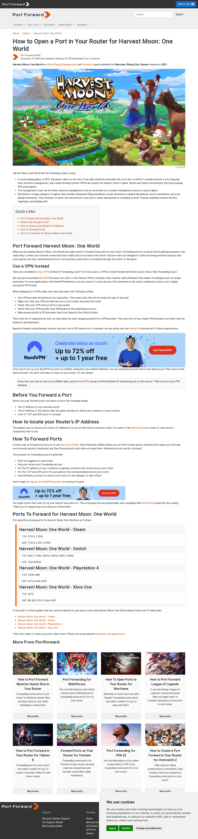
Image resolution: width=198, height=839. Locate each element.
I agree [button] (112, 828)
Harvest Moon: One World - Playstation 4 (40, 624)
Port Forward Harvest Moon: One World (41, 218)
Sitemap (95, 4)
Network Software (96, 822)
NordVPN (44, 278)
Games (26, 33)
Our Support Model (52, 822)
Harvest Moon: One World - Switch (36, 620)
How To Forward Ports (32, 229)
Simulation (87, 64)
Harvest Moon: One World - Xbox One (38, 627)
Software (68, 4)
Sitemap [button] (82, 24)
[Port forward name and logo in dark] (32, 14)
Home (16, 33)
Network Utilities (140, 427)
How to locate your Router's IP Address (42, 225)
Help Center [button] (66, 24)
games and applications (112, 633)
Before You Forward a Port (34, 222)
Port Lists (54, 4)
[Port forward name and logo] (16, 3)
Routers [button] (18, 24)
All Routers (92, 826)
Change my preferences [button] (148, 828)
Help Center (82, 4)
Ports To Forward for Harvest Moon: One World (46, 233)
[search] (104, 4)
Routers (42, 4)
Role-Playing (54, 64)
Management (69, 64)
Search (179, 14)
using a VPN (42, 271)
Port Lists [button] (33, 24)
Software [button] (48, 24)
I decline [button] (126, 828)
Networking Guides (52, 826)
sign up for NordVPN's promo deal (48, 481)
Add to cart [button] (184, 4)
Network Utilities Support (56, 818)
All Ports (91, 829)
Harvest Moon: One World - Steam (36, 616)
